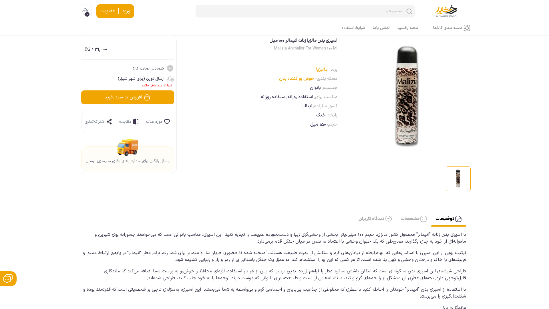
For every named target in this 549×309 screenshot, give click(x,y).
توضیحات (445, 218)
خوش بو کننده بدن (296, 78)
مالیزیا (322, 69)
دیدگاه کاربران (372, 218)
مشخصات (410, 218)
